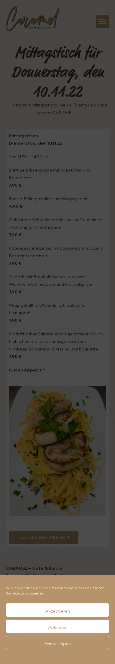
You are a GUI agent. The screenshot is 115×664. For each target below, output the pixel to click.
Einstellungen (57, 643)
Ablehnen (57, 627)
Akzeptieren (57, 611)
